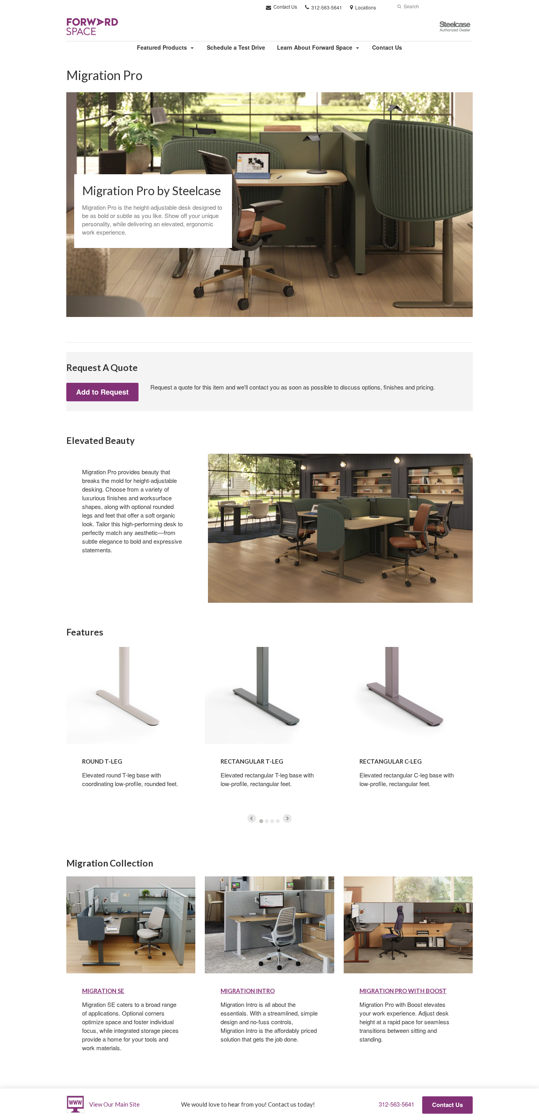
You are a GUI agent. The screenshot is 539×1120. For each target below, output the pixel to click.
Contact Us (284, 6)
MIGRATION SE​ (103, 990)
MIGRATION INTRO (248, 990)
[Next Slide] (287, 818)
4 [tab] (278, 821)
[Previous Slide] (252, 818)
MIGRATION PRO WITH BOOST (403, 990)
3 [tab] (272, 821)
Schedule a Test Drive (236, 47)
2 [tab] (267, 821)
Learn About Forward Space (314, 47)
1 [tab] (261, 821)
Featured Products (162, 47)
